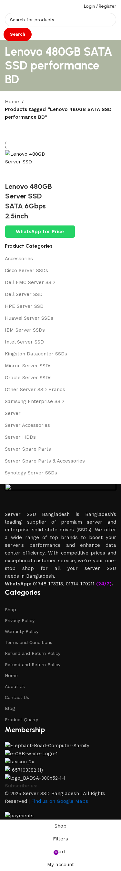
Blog (10, 708)
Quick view (13, 174)
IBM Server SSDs (25, 330)
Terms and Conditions (28, 642)
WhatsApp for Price (40, 231)
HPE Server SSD (24, 306)
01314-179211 (80, 584)
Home (12, 102)
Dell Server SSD (24, 294)
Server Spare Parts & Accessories (45, 461)
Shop (10, 609)
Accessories (19, 258)
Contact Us (17, 697)
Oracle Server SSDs (28, 377)
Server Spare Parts (28, 449)
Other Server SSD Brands (35, 389)
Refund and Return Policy (32, 653)
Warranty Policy (21, 631)
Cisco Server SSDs (26, 270)
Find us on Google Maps (59, 801)
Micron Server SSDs (28, 366)
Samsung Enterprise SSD (34, 401)
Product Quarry (21, 719)
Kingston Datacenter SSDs (36, 354)
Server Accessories (27, 425)
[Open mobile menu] (7, 6)
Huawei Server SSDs (29, 318)
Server (13, 413)
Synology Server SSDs (31, 473)
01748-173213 (48, 584)
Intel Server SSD (24, 342)
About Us (15, 686)
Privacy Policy (20, 620)
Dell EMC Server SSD (30, 282)
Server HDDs (20, 437)
